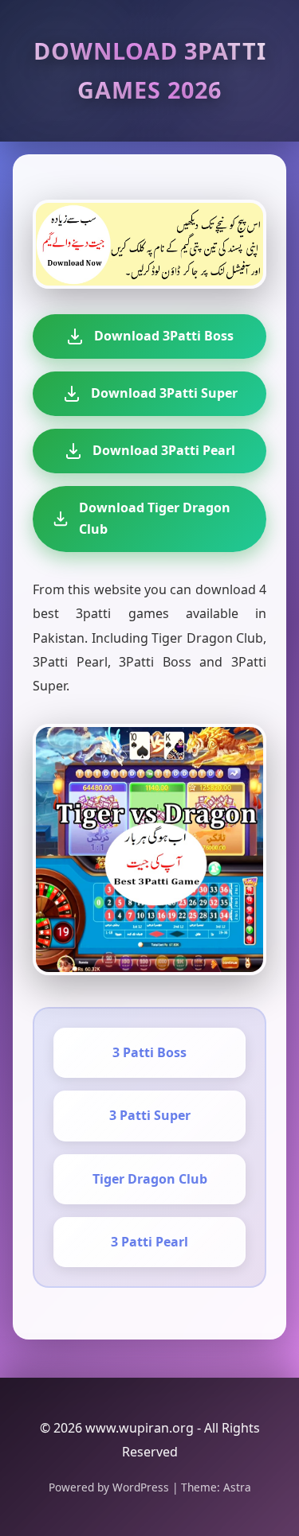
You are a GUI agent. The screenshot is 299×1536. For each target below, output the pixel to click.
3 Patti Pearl (149, 1241)
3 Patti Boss (149, 1052)
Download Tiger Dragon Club (154, 518)
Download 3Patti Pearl (163, 450)
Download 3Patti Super (164, 393)
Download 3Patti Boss (164, 335)
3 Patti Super (150, 1115)
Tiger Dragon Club (149, 1179)
